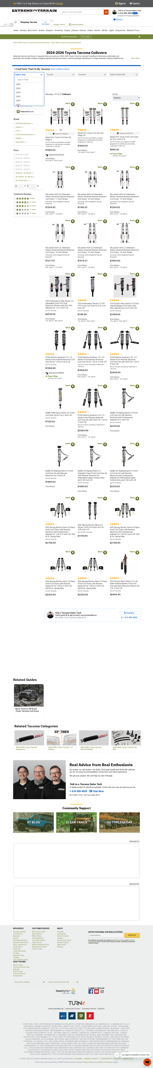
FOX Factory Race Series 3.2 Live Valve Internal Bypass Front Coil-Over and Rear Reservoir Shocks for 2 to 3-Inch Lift (124, 584)
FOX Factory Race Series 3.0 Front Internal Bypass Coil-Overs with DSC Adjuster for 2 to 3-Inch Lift (124, 305)
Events (15, 938)
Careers (60, 938)
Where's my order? (39, 932)
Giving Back (61, 934)
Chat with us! (37, 942)
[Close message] (139, 36)
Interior (97, 30)
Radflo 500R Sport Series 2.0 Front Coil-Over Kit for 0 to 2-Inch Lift (59, 414)
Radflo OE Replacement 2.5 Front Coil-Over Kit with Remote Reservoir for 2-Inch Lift (59, 473)
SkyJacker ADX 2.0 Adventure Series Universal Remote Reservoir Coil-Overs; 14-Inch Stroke (59, 250)
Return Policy (36, 936)
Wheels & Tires (133, 30)
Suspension (120, 30)
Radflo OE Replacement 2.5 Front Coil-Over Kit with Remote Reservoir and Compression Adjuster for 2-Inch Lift (124, 416)
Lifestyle (23, 30)
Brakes (42, 30)
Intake (90, 30)
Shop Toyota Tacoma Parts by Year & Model (21, 967)
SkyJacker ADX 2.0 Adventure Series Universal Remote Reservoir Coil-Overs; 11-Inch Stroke (59, 196)
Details (59, 3)
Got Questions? (38, 938)
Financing (16, 949)
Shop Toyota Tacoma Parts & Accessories (19, 973)
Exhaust (75, 30)
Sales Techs (61, 945)
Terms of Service (105, 1062)
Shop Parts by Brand (20, 942)
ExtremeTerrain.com (34, 11)
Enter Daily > (85, 37)
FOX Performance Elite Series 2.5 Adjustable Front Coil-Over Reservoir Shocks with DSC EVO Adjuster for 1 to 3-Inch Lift (59, 304)
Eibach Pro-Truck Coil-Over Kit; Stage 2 (58, 138)
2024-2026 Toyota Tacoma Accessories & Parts (31, 43)
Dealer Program (63, 942)
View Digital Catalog (20, 960)
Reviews (60, 947)
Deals (16, 30)
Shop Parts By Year (20, 940)
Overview (60, 932)
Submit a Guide (62, 936)
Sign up (132, 935)
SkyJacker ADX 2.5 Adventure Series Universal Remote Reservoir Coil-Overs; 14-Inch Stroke (124, 250)
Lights (111, 30)
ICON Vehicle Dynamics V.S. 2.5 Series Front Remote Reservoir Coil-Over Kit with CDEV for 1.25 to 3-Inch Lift (124, 360)
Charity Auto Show (64, 940)
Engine (67, 30)
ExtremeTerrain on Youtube (96, 991)
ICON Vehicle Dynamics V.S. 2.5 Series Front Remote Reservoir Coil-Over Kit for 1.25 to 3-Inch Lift (92, 359)
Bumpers (49, 30)
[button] (118, 19)
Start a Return (37, 934)
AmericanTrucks (73, 1009)
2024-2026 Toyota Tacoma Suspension (66, 43)
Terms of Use (37, 949)
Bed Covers (32, 30)
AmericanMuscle (56, 1009)
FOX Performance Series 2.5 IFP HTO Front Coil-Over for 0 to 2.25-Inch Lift (92, 305)
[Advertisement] (76, 860)
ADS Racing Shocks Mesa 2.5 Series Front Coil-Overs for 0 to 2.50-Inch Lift (91, 527)
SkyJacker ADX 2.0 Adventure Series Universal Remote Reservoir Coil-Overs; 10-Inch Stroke (92, 196)
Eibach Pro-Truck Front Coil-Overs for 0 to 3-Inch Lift (124, 138)
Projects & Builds (19, 932)
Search (106, 12)
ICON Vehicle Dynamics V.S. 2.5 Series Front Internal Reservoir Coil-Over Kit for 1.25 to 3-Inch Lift (60, 359)
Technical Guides (19, 951)
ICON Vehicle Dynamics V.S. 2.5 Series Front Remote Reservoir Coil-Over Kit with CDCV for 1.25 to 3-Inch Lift (92, 418)
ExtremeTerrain (89, 1009)
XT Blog (16, 953)
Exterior (83, 30)
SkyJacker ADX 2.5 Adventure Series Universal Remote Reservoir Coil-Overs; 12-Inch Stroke (92, 250)
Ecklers (101, 1009)
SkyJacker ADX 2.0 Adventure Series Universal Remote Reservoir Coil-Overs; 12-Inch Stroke (124, 196)
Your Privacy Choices (111, 1059)
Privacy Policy (120, 940)
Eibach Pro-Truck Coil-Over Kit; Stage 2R (91, 134)
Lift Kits (105, 30)
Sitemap (78, 1059)
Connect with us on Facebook (90, 991)
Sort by (115, 94)
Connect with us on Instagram (102, 991)
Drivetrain (59, 30)
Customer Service (38, 940)
